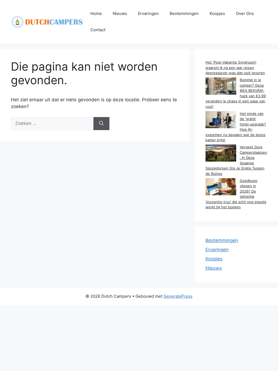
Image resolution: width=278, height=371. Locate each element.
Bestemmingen (184, 13)
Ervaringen (148, 13)
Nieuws (120, 13)
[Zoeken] (101, 123)
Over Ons (245, 13)
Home (96, 13)
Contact (97, 29)
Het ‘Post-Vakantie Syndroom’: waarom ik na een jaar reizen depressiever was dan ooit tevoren (235, 67)
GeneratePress (177, 296)
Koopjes (217, 13)
